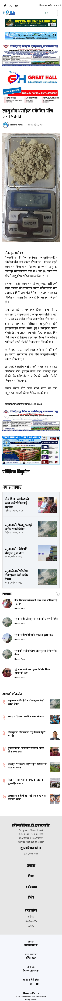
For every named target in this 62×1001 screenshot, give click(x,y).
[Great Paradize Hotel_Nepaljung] (31, 23)
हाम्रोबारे (31, 917)
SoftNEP (34, 999)
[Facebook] (4, 5)
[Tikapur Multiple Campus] (31, 450)
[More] (58, 593)
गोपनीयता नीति (31, 921)
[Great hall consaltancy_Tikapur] (31, 87)
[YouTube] (16, 5)
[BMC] (31, 55)
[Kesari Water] (31, 36)
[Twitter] (10, 5)
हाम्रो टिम (31, 926)
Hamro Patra (17, 124)
